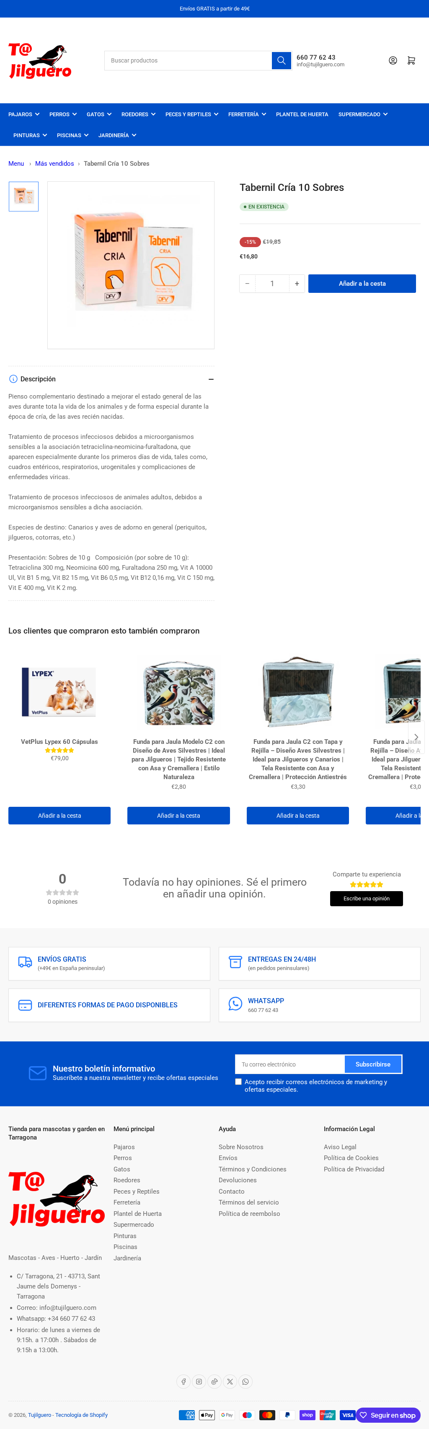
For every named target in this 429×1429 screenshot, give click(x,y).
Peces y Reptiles (188, 114)
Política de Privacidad (354, 1169)
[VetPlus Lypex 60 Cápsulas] (59, 692)
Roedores (134, 114)
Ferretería (243, 114)
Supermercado (359, 114)
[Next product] (416, 737)
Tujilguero (39, 1415)
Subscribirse (373, 1064)
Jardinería (113, 135)
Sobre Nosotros (241, 1147)
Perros (59, 114)
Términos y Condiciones (253, 1169)
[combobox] (198, 60)
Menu (16, 163)
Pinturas (26, 135)
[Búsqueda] (281, 60)
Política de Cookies (351, 1158)
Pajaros (20, 114)
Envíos (228, 1158)
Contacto (232, 1191)
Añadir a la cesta (59, 815)
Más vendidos (54, 163)
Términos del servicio (249, 1202)
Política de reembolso (249, 1214)
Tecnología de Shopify (81, 1415)
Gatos (95, 114)
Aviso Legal (340, 1147)
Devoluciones (238, 1180)
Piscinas (69, 135)
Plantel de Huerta (302, 114)
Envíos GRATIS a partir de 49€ (215, 8)
